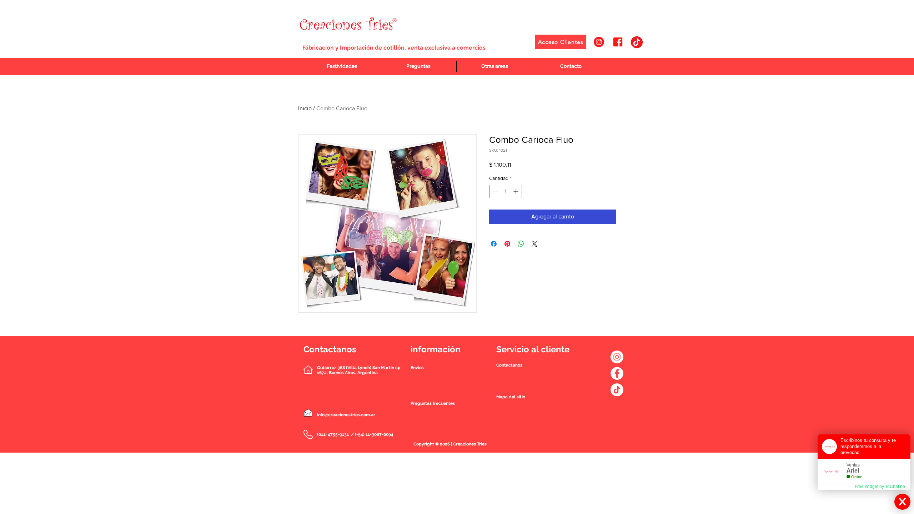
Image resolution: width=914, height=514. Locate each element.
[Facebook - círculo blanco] (617, 373)
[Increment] (516, 191)
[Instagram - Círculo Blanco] (617, 357)
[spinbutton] (505, 191)
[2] (618, 42)
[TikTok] (617, 389)
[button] (509, 365)
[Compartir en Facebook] (493, 244)
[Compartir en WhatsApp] (521, 244)
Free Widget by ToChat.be (880, 486)
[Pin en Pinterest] (507, 244)
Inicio (305, 108)
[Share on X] (534, 244)
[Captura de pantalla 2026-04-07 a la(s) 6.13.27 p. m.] (636, 42)
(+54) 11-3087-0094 (374, 434)
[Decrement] (494, 191)
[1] (599, 42)
